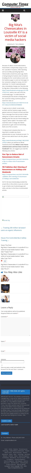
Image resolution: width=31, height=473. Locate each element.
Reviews (27, 451)
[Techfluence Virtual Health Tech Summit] (5, 296)
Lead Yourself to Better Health (9, 424)
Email (3, 351)
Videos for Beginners (9, 461)
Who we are (7, 463)
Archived (11, 456)
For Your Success (21, 457)
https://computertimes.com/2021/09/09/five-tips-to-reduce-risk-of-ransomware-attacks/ (15, 161)
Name (3, 341)
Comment (4, 316)
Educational (5, 454)
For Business (5, 457)
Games (10, 454)
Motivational (13, 457)
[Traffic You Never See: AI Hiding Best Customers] (5, 285)
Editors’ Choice (8, 452)
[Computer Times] (15, 5)
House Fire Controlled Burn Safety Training (13, 239)
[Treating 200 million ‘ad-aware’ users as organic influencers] (5, 276)
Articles (10, 449)
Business (16, 449)
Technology (5, 451)
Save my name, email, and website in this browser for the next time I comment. (13, 368)
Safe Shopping (18, 461)
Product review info (11, 464)
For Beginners (10, 459)
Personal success (23, 449)
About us (26, 461)
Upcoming (27, 454)
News (28, 457)
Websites (5, 456)
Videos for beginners (24, 456)
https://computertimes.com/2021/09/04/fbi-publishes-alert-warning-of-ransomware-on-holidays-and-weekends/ (15, 176)
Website (3, 359)
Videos (15, 456)
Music (15, 454)
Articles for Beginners (20, 459)
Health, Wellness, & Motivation (16, 451)
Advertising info (24, 463)
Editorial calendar (21, 464)
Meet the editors (15, 463)
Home (5, 449)
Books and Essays (17, 452)
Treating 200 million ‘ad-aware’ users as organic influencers (13, 229)
